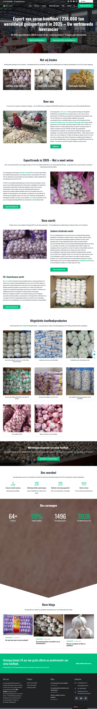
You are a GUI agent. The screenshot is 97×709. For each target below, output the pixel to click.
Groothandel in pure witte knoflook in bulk (80, 360)
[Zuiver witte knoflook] (48, 79)
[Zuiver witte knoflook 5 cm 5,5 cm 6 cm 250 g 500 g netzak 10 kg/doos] (17, 331)
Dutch (84, 1)
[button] (74, 5)
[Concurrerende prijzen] (13, 484)
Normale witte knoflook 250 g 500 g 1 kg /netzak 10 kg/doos (17, 397)
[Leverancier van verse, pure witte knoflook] (48, 331)
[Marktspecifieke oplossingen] (37, 484)
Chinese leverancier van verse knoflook (48, 434)
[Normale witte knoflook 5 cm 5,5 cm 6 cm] (48, 368)
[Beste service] (84, 484)
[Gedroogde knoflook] (80, 79)
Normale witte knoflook (56, 122)
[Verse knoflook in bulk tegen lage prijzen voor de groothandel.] (80, 368)
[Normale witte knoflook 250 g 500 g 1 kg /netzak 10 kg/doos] (17, 368)
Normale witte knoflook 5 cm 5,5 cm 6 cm (48, 397)
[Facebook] (68, 1)
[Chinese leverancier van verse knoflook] (48, 405)
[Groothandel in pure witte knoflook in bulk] (80, 331)
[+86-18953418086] (76, 688)
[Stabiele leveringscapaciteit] (60, 484)
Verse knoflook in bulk (17, 434)
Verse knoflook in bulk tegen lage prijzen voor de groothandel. (80, 397)
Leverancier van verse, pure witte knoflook (48, 360)
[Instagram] (76, 1)
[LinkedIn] (71, 1)
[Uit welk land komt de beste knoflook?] (18, 631)
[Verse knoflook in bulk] (17, 405)
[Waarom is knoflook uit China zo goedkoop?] (79, 631)
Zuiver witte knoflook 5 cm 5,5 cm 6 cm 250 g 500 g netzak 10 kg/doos (17, 360)
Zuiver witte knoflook (31, 685)
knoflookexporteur (63, 112)
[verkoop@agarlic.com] (76, 683)
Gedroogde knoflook (31, 687)
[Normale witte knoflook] (17, 79)
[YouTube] (73, 1)
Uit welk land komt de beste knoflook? (59, 683)
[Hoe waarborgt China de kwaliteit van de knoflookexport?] (48, 631)
